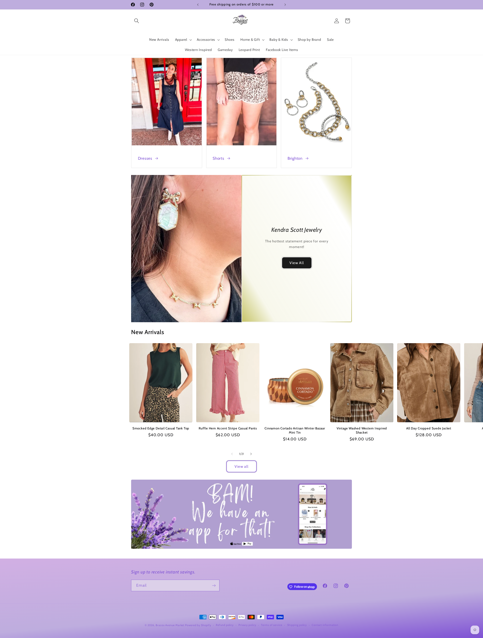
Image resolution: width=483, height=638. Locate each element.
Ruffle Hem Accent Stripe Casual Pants (228, 428)
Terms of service (271, 625)
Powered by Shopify (198, 625)
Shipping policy (297, 625)
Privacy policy (247, 625)
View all (241, 466)
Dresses (145, 158)
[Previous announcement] (198, 4)
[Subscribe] (213, 585)
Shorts (218, 158)
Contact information (325, 625)
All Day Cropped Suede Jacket (428, 428)
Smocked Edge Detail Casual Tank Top (160, 428)
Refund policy (225, 625)
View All (296, 262)
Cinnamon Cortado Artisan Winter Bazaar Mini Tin (295, 430)
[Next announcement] (285, 4)
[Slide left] (232, 454)
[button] (136, 20)
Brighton (295, 158)
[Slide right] (251, 454)
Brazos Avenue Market (170, 625)
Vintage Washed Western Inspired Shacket (362, 430)
